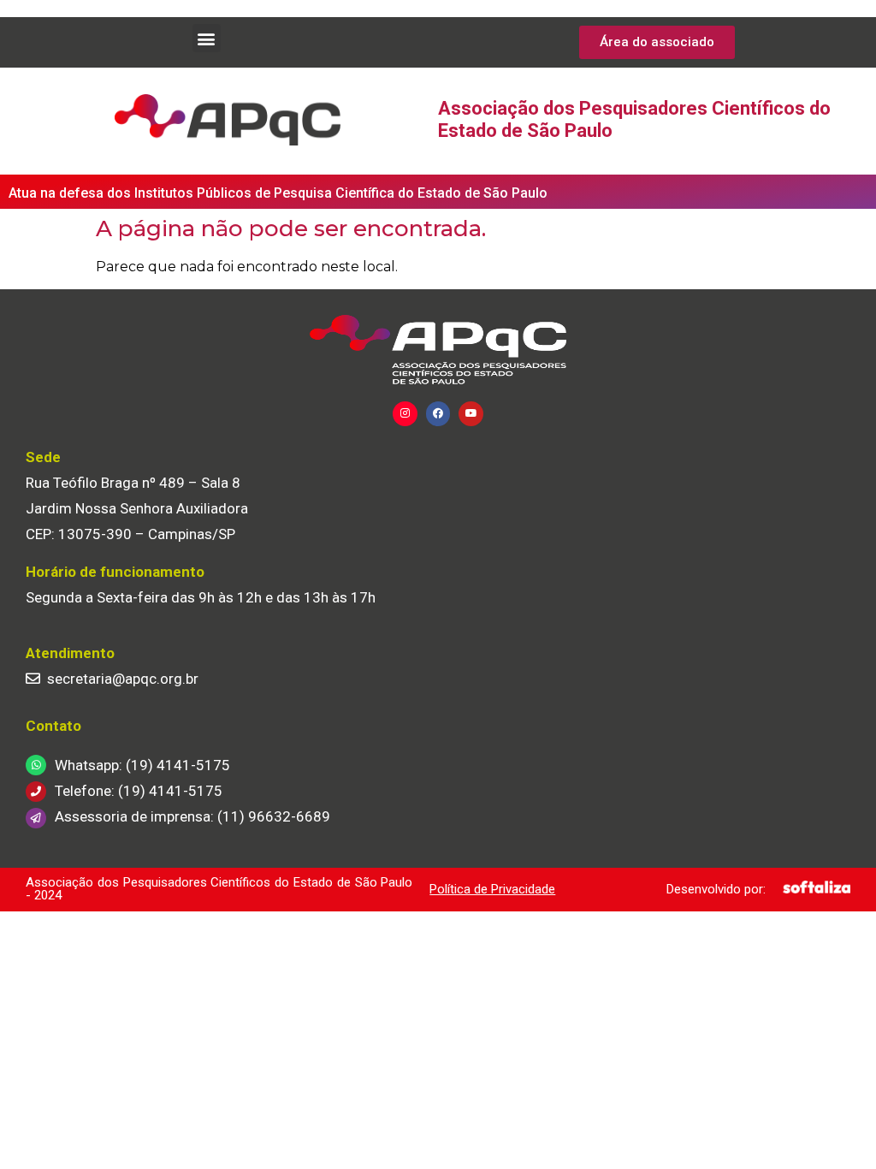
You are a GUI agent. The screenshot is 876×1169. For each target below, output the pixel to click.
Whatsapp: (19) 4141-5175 (142, 765)
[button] (206, 38)
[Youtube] (471, 413)
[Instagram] (405, 413)
